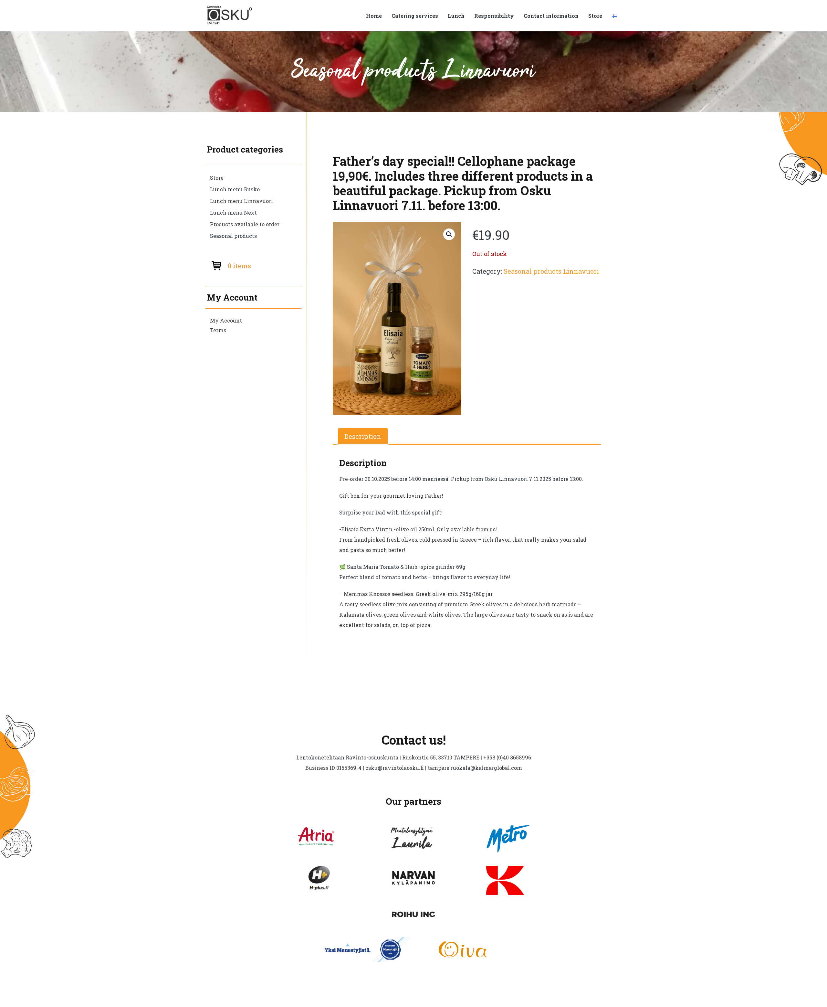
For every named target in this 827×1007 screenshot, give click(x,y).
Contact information (551, 15)
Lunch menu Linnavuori (241, 200)
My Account (226, 320)
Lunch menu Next (233, 212)
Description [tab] (362, 436)
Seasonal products (233, 235)
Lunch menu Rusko (235, 189)
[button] (449, 234)
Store (595, 15)
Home (374, 15)
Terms (218, 330)
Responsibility (494, 15)
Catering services (415, 15)
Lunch (456, 15)
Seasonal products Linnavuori (551, 271)
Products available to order (244, 224)
